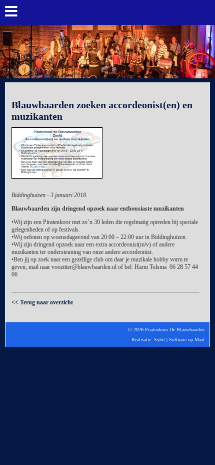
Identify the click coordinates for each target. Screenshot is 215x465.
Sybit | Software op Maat (179, 339)
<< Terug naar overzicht (42, 302)
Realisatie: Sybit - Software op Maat (107, 358)
